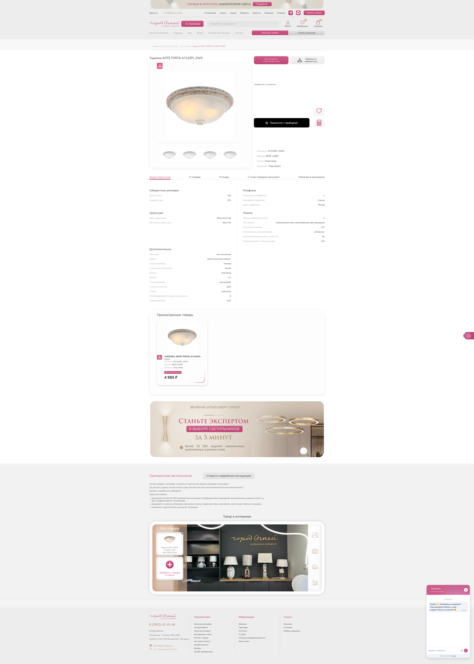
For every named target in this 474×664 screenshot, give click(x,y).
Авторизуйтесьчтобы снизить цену (271, 60)
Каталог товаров (201, 638)
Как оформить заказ (202, 634)
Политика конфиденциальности (252, 638)
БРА (189, 33)
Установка (288, 627)
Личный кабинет (201, 627)
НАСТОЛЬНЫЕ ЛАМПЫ (158, 33)
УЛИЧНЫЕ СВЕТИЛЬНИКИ (219, 33)
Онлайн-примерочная (203, 652)
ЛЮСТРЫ (239, 33)
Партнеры (243, 627)
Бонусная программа (203, 624)
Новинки (269, 13)
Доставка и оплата (202, 641)
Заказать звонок (314, 13)
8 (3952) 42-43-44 (173, 13)
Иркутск (153, 13)
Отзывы (242, 634)
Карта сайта (244, 641)
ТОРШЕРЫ (178, 33)
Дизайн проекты (201, 645)
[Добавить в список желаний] (319, 110)
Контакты (243, 631)
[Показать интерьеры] (314, 534)
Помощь (281, 13)
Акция (233, 13)
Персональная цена (174, 372)
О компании (210, 13)
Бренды (197, 648)
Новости (256, 13)
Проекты (244, 13)
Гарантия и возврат (202, 631)
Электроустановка (270, 33)
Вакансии (243, 624)
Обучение (288, 624)
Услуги (223, 13)
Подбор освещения (306, 33)
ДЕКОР (200, 33)
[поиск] (274, 24)
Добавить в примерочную (311, 60)
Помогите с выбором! (284, 122)
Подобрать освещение (222, 23)
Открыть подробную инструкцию (229, 475)
